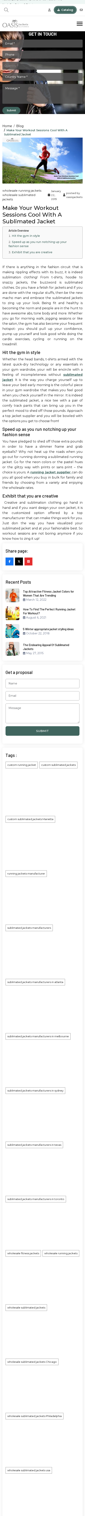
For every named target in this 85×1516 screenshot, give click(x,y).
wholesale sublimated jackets (26, 1307)
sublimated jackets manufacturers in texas (34, 1144)
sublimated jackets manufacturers (29, 927)
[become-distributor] (49, 10)
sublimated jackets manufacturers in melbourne (38, 1036)
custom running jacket (21, 764)
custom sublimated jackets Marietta (30, 819)
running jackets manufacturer (26, 873)
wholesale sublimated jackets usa (28, 1470)
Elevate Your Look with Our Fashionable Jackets (27, 2)
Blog (20, 126)
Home (7, 126)
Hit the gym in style (26, 236)
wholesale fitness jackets (23, 1253)
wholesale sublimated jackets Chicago (32, 1361)
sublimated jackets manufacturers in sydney (35, 1090)
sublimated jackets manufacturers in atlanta (35, 982)
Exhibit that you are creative (32, 252)
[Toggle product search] (6, 10)
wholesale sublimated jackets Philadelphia (34, 1416)
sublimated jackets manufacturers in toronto (35, 1199)
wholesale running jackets (21, 190)
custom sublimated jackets (58, 764)
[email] (81, 10)
